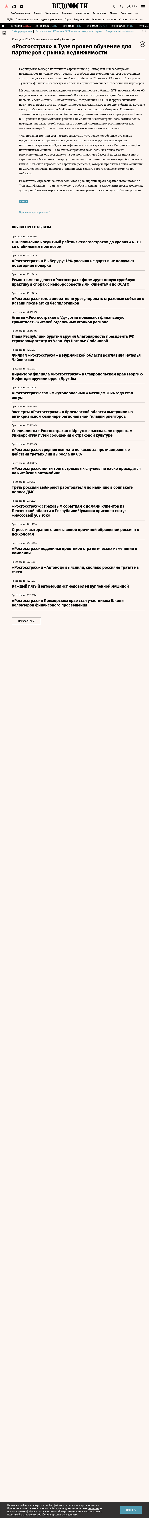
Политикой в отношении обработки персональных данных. (42, 1514)
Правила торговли (27, 19)
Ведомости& (81, 19)
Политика (126, 13)
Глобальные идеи (20, 13)
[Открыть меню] (143, 6)
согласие (93, 1508)
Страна (123, 19)
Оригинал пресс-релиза (34, 212)
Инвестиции (82, 13)
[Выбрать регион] (114, 6)
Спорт (133, 19)
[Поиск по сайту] (121, 6)
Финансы (67, 13)
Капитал (111, 19)
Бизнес (38, 13)
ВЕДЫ (10, 19)
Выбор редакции (22, 31)
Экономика (51, 13)
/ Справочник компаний (45, 39)
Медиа (113, 13)
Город (68, 19)
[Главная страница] (70, 6)
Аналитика (98, 19)
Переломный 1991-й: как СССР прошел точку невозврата (68, 31)
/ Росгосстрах (68, 39)
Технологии (99, 13)
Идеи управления (51, 19)
